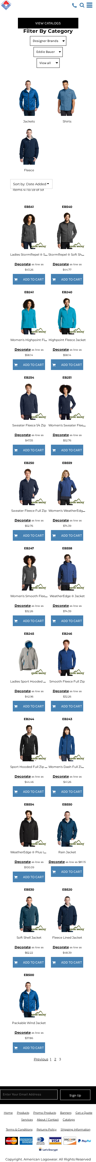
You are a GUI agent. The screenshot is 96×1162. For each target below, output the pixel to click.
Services (27, 1119)
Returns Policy (47, 1129)
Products (23, 1112)
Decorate (23, 264)
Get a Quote (84, 1112)
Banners (65, 1112)
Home (8, 1112)
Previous (41, 1059)
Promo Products (44, 1112)
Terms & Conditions (19, 1129)
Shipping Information (75, 1129)
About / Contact (48, 1119)
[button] (81, 5)
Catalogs (69, 1119)
